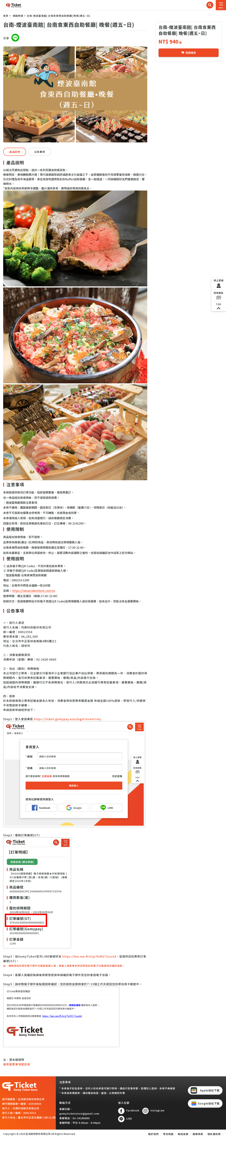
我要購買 (190, 52)
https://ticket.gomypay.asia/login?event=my (67, 719)
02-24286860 (81, 1118)
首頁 (5, 15)
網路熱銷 (18, 15)
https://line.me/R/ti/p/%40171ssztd (89, 956)
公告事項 (39, 152)
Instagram (157, 1110)
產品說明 (14, 152)
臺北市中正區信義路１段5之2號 (37, 1117)
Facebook (132, 1110)
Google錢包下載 (209, 1103)
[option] (75, 94)
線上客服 (219, 280)
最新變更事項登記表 (16, 1064)
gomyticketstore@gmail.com (79, 1113)
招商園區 (219, 293)
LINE (129, 1118)
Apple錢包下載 (210, 1090)
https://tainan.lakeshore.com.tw (33, 590)
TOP (218, 304)
